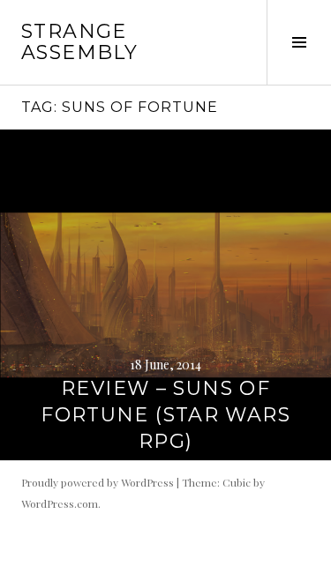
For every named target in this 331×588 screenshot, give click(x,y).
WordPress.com (59, 503)
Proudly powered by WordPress (97, 482)
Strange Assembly (79, 41)
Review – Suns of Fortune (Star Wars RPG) (165, 414)
